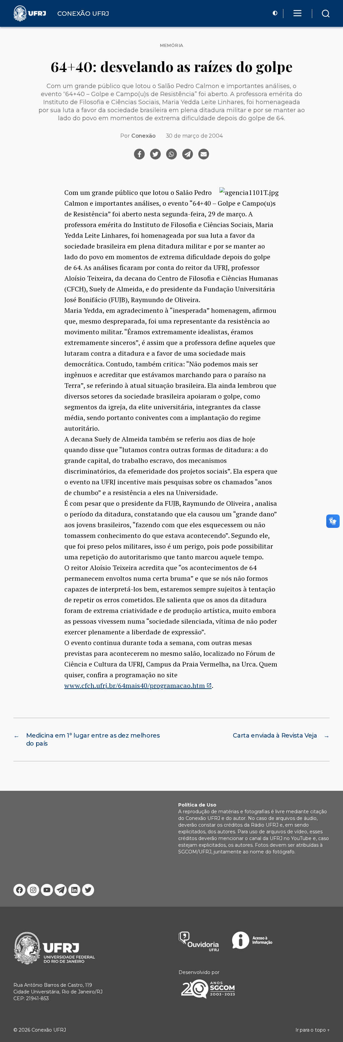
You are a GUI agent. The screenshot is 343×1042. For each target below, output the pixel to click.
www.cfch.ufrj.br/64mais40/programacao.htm (134, 685)
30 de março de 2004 (194, 136)
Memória (172, 45)
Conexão (143, 136)
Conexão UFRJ (48, 1030)
